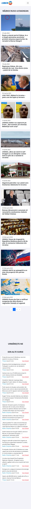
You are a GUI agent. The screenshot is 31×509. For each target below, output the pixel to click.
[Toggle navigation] (28, 3)
